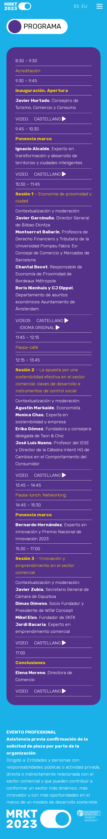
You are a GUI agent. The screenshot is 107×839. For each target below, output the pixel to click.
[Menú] (99, 6)
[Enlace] (17, 6)
